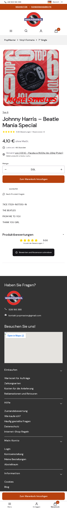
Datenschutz (11, 426)
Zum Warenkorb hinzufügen (34, 179)
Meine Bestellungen (15, 459)
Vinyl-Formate (27, 40)
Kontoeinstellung (13, 454)
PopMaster (10, 40)
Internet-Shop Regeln (16, 431)
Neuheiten (21, 7)
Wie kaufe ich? (12, 416)
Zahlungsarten (12, 383)
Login (7, 449)
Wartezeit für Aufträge (17, 378)
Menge (5, 163)
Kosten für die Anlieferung (19, 388)
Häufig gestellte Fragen (17, 421)
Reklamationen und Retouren (20, 393)
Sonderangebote (41, 7)
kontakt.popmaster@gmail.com (25, 315)
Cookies (9, 481)
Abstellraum (11, 464)
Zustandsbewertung (16, 411)
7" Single (42, 40)
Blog (6, 487)
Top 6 (5, 112)
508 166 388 (15, 309)
